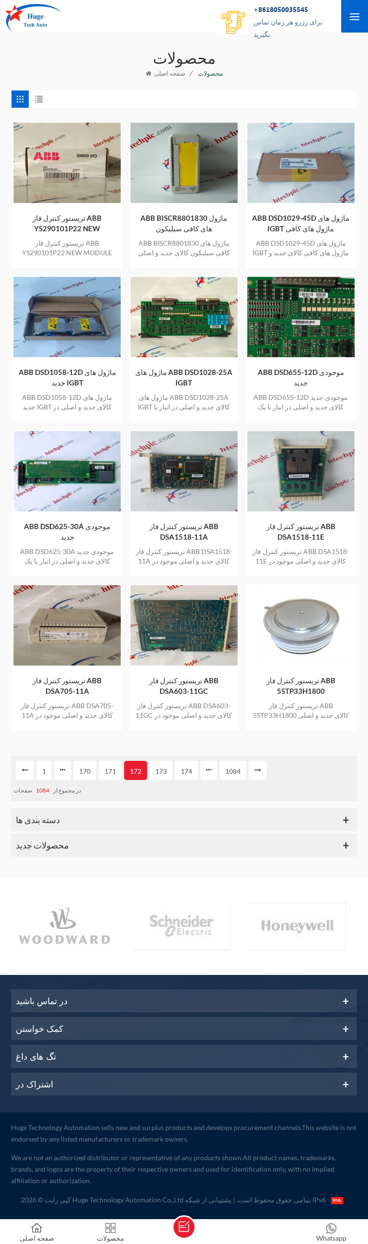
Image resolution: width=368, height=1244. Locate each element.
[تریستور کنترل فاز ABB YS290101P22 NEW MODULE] (67, 163)
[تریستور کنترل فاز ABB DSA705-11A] (67, 625)
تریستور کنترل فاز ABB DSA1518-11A (184, 531)
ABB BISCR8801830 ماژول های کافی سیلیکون (183, 223)
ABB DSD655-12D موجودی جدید (301, 377)
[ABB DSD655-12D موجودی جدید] (301, 317)
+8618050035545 (287, 21)
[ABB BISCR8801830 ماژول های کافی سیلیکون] (184, 163)
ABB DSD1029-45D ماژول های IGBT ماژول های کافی (300, 223)
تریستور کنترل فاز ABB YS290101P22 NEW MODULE (67, 224)
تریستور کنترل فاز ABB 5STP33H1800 (300, 685)
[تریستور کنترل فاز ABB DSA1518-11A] (184, 471)
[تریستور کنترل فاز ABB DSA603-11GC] (184, 625)
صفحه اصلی (169, 73)
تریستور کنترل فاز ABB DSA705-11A (67, 685)
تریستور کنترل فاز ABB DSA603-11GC (184, 685)
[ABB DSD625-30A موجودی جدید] (67, 471)
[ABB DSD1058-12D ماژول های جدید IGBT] (67, 317)
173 (161, 771)
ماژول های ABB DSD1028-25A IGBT (183, 377)
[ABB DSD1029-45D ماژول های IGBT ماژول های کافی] (301, 163)
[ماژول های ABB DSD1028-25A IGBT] (184, 317)
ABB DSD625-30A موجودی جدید (67, 531)
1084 (233, 771)
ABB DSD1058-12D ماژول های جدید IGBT (67, 377)
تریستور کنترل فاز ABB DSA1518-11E (300, 531)
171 (110, 771)
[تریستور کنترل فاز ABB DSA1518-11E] (301, 471)
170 (85, 771)
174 (186, 771)
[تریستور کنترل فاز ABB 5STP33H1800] (301, 625)
